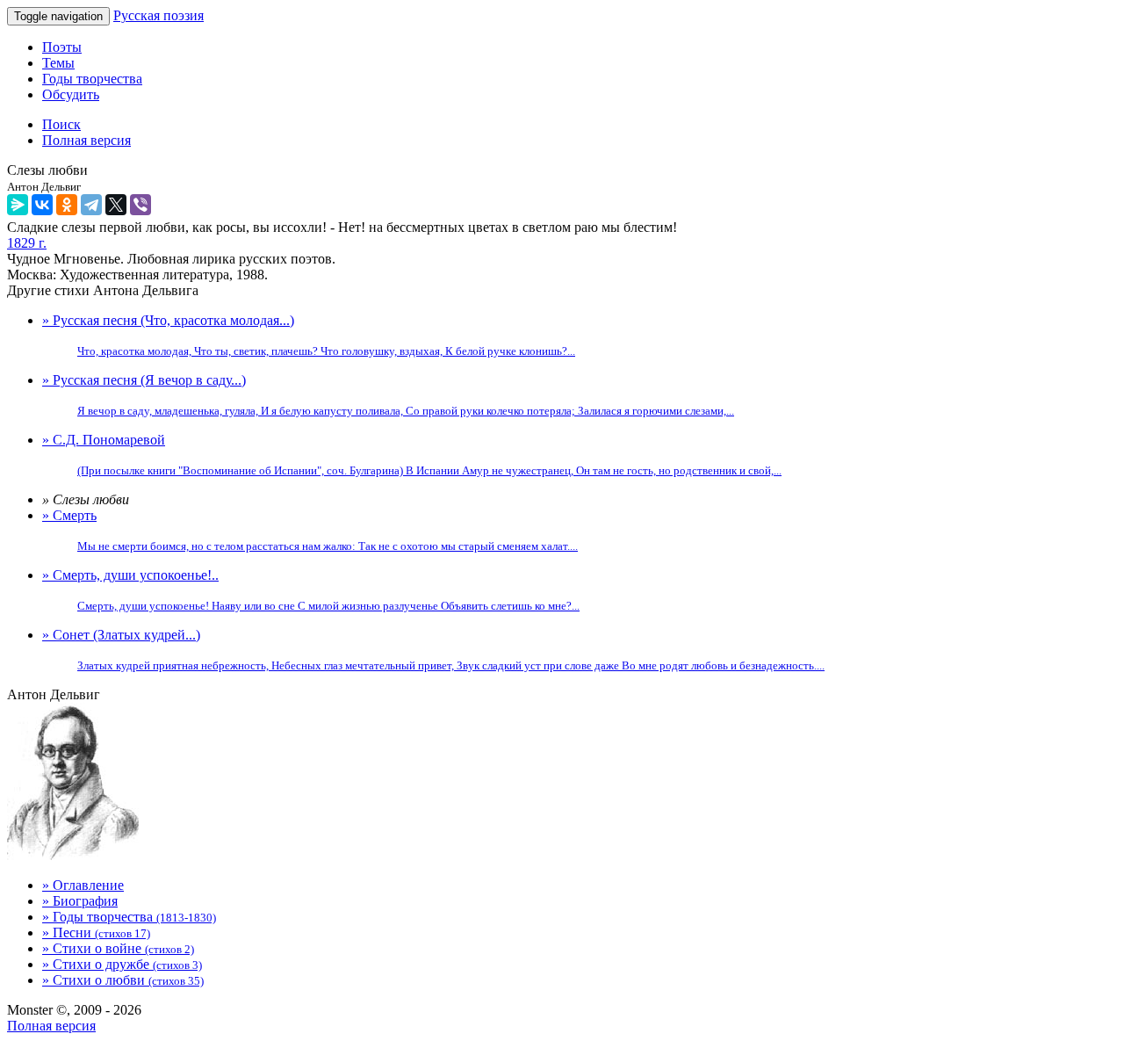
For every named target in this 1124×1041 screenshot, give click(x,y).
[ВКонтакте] (42, 204)
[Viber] (140, 204)
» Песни (96, 932)
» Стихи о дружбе (122, 964)
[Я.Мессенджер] (17, 204)
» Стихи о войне (118, 948)
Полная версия (51, 1025)
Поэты (62, 47)
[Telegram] (91, 204)
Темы (58, 62)
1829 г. (27, 242)
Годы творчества (92, 78)
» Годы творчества (129, 916)
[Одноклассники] (66, 204)
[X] (115, 204)
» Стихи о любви (123, 979)
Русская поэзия (158, 15)
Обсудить (70, 94)
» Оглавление (83, 885)
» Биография (80, 900)
